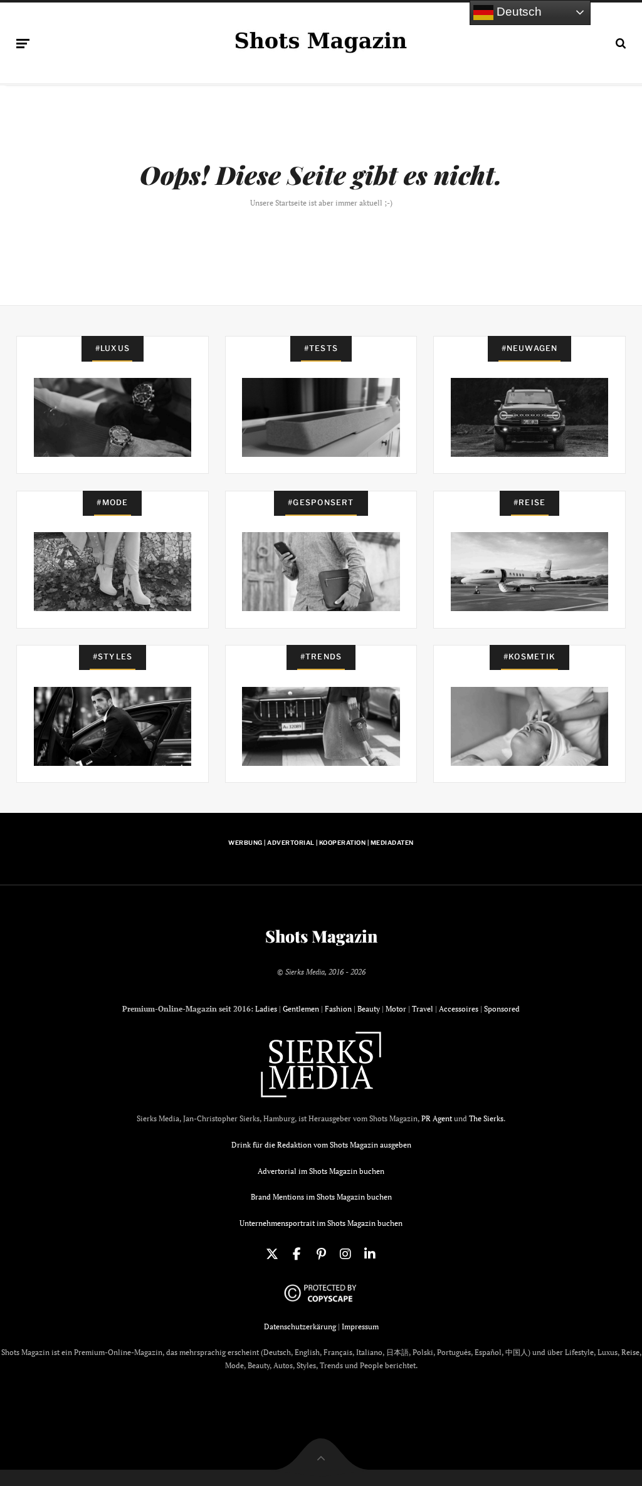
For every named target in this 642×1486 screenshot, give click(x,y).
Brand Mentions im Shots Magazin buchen (321, 1196)
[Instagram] (345, 1254)
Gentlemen (301, 1008)
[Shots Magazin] (320, 41)
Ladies (266, 1008)
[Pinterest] (321, 1254)
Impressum (360, 1326)
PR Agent (436, 1118)
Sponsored (502, 1008)
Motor (396, 1008)
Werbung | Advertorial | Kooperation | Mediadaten (320, 842)
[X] (272, 1254)
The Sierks (486, 1118)
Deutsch (517, 11)
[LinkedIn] (369, 1254)
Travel (422, 1008)
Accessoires (458, 1008)
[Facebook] (296, 1254)
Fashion (338, 1008)
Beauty (368, 1008)
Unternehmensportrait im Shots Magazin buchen (321, 1223)
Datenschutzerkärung (300, 1326)
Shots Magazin (321, 936)
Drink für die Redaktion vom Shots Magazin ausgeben (321, 1144)
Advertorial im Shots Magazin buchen (321, 1171)
